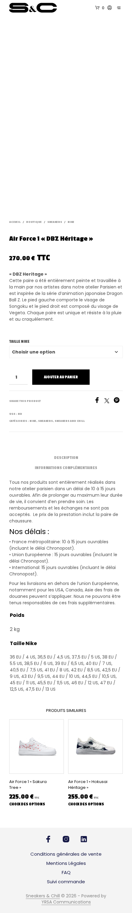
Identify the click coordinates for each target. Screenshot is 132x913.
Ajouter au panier (61, 377)
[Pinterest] (118, 401)
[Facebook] (99, 401)
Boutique (34, 222)
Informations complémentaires (66, 468)
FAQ (66, 872)
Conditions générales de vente (66, 854)
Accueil (15, 222)
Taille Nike (19, 341)
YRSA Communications (66, 902)
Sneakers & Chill (43, 896)
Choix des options (27, 804)
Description (66, 458)
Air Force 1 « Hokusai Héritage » (87, 784)
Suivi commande (66, 881)
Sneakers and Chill (70, 421)
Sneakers (54, 222)
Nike (71, 222)
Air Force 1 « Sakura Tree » (28, 784)
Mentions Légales (66, 863)
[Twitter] (109, 401)
